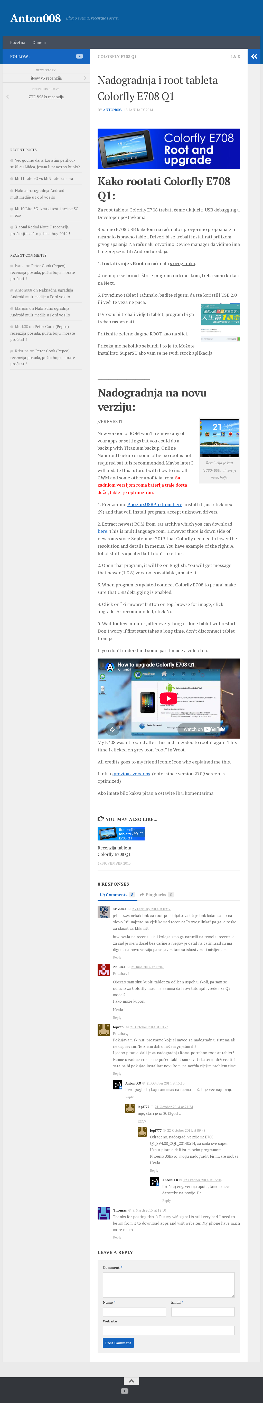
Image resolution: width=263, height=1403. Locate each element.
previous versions (131, 773)
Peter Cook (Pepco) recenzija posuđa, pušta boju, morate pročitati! (42, 272)
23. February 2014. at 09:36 (151, 909)
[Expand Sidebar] (254, 56)
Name (109, 1302)
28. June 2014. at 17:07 (147, 967)
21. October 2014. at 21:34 (174, 1107)
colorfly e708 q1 (117, 56)
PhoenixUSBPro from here (154, 504)
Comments (119, 894)
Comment (112, 1267)
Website (110, 1321)
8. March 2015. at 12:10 (149, 1210)
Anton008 (35, 18)
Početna (17, 42)
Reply (117, 957)
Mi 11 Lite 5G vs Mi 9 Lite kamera (44, 178)
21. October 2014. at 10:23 (149, 1027)
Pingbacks (159, 894)
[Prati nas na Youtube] (79, 56)
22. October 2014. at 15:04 (202, 1180)
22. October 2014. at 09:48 (186, 1130)
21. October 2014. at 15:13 (165, 1083)
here (102, 531)
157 (140, 833)
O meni (39, 42)
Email (177, 1302)
